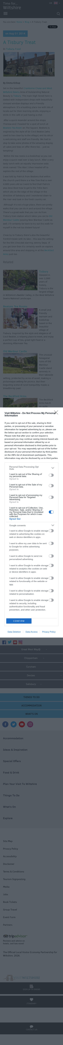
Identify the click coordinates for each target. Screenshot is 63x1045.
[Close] (57, 413)
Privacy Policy (49, 632)
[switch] (51, 475)
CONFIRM (19, 621)
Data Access (31, 632)
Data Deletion (14, 632)
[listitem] (31, 468)
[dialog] (31, 522)
